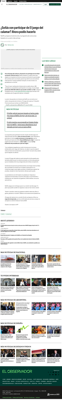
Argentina (9, 1)
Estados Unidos (22, 1)
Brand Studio (6, 381)
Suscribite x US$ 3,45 (55, 4)
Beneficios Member (17, 379)
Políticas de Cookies (7, 397)
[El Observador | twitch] (58, 374)
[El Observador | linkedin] (50, 374)
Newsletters (27, 383)
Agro (57, 379)
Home (4, 379)
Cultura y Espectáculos (25, 4)
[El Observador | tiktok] (58, 372)
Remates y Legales (52, 381)
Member (8, 379)
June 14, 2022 (28, 105)
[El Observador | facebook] (50, 372)
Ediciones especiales (8, 383)
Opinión (38, 381)
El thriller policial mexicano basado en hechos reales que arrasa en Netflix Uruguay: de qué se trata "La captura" (20, 226)
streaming (8, 214)
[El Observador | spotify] (53, 374)
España (15, 1)
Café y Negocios (37, 379)
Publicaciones (18, 383)
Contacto (38, 397)
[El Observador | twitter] (48, 372)
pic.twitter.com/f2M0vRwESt (20, 103)
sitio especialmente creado (22, 91)
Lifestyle (32, 381)
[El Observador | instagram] (53, 372)
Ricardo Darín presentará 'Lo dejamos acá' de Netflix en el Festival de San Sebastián (16, 235)
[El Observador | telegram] (56, 374)
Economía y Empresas (49, 379)
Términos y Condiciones (29, 397)
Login (45, 4)
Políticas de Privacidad (18, 397)
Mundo (13, 381)
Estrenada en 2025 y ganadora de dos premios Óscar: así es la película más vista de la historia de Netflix (20, 239)
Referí (24, 379)
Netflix (2, 214)
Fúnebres (43, 381)
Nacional (29, 379)
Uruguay (3, 1)
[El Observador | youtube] (56, 372)
